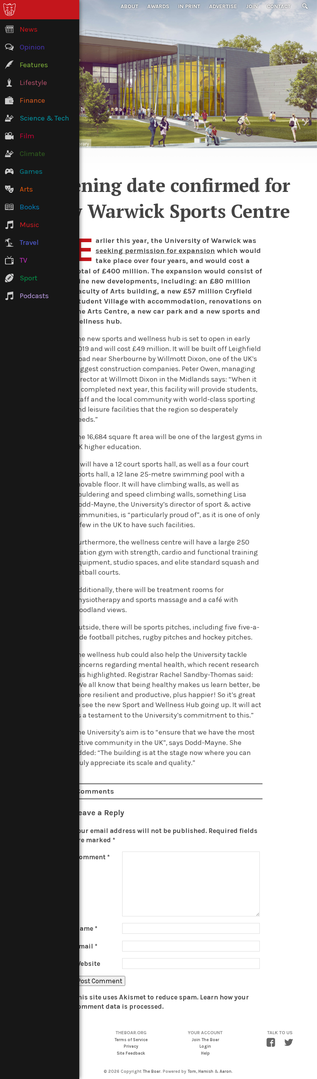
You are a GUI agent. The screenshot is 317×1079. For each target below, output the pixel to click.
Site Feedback (131, 1053)
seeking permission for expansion (155, 250)
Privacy (131, 1046)
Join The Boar (205, 1039)
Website (87, 963)
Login (205, 1046)
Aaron (226, 1071)
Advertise (223, 6)
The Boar (151, 1071)
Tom (191, 1071)
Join (252, 6)
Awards (158, 6)
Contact (279, 6)
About (129, 6)
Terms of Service (131, 1039)
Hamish (205, 1071)
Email (86, 946)
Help (205, 1053)
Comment (92, 857)
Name (86, 928)
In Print (189, 6)
